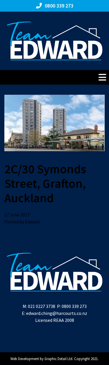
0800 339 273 (74, 306)
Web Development (24, 358)
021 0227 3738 (41, 306)
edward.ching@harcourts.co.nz (56, 313)
